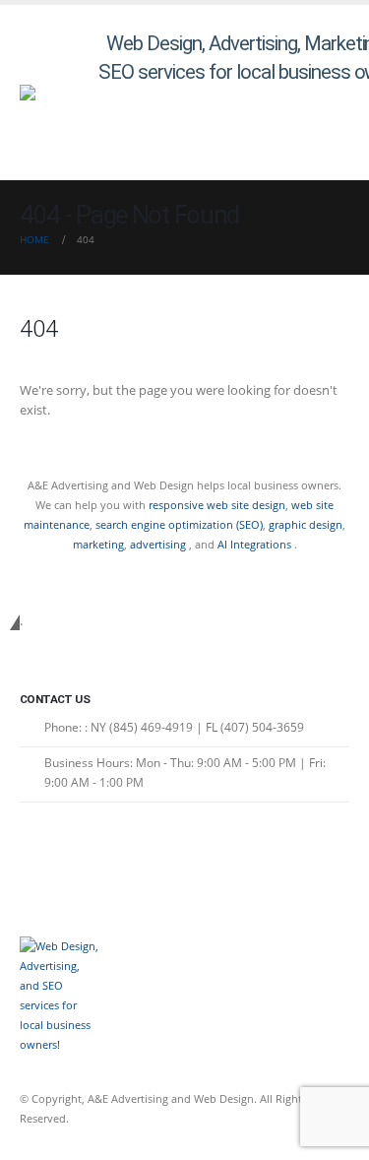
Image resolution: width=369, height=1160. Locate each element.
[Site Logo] (59, 92)
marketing (98, 544)
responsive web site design (217, 504)
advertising (159, 544)
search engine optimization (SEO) (179, 524)
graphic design (305, 524)
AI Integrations (254, 544)
